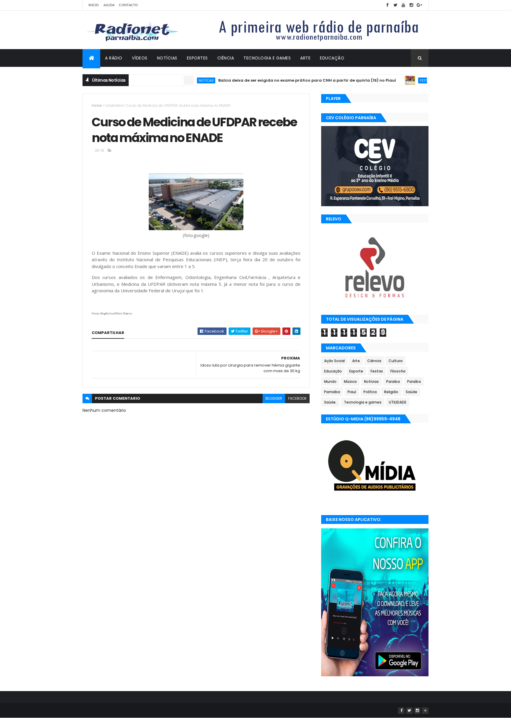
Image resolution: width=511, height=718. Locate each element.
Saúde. (330, 402)
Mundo (330, 381)
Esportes (197, 58)
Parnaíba (332, 391)
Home (97, 105)
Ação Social (334, 360)
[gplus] (419, 5)
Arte (305, 58)
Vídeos (140, 58)
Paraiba (393, 381)
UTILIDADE (397, 402)
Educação (332, 58)
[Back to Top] (425, 710)
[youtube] (403, 5)
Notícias (167, 58)
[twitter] (395, 5)
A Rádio (113, 58)
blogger (274, 398)
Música (350, 381)
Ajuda (109, 5)
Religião (391, 391)
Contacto (128, 5)
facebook (297, 398)
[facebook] (387, 5)
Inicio (93, 5)
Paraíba (414, 381)
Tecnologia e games (362, 402)
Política (370, 391)
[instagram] (411, 5)
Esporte (356, 371)
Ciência (225, 58)
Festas (412, 80)
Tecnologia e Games (267, 58)
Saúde (411, 391)
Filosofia (397, 371)
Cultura (395, 360)
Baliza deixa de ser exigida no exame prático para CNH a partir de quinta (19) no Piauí (294, 80)
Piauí (351, 391)
